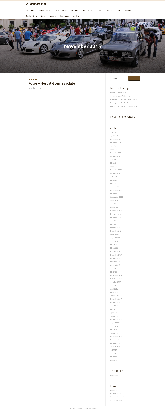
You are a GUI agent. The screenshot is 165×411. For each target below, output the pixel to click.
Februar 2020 (115, 251)
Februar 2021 (115, 228)
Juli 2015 (113, 350)
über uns (74, 10)
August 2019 (115, 265)
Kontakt (52, 16)
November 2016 (116, 319)
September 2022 (116, 197)
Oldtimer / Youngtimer (124, 10)
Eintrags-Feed (115, 393)
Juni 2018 (114, 285)
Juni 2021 (114, 221)
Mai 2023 (113, 180)
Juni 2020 (114, 241)
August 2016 (115, 323)
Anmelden (114, 390)
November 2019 (116, 258)
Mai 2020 (113, 245)
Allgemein (36, 88)
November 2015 (116, 340)
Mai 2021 (113, 224)
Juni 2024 (114, 160)
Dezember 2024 (116, 153)
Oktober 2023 (115, 173)
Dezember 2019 (116, 255)
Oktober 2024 (115, 156)
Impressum (64, 16)
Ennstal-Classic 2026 (118, 93)
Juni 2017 (114, 306)
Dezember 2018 (116, 275)
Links (43, 16)
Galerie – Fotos (104, 10)
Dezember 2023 (116, 170)
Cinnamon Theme (91, 408)
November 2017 (116, 302)
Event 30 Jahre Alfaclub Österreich (123, 106)
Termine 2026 (61, 10)
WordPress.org (116, 400)
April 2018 (114, 289)
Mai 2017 (113, 309)
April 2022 (114, 207)
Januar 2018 (114, 296)
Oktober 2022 (115, 194)
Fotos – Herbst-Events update (52, 83)
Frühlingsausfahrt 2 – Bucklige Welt (123, 99)
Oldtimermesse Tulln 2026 (120, 96)
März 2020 (114, 248)
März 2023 (114, 183)
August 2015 (115, 347)
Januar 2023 (114, 187)
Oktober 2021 (115, 217)
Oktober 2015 (115, 343)
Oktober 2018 (115, 282)
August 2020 (115, 238)
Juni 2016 (114, 326)
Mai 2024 (113, 163)
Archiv (76, 16)
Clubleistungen (88, 10)
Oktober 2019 (115, 262)
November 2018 (116, 279)
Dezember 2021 (116, 211)
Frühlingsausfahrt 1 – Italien (120, 103)
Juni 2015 (114, 353)
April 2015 (114, 360)
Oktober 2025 (115, 143)
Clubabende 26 (44, 10)
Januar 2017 (114, 316)
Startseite (30, 10)
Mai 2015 (113, 357)
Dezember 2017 (116, 299)
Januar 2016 (114, 333)
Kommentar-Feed (117, 397)
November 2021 (116, 214)
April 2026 (114, 136)
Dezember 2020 (116, 231)
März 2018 (114, 292)
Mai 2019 (113, 272)
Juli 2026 (113, 132)
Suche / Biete (31, 16)
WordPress (80, 408)
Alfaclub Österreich (36, 4)
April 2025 (114, 149)
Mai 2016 (113, 330)
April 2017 (114, 313)
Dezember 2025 (116, 139)
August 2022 (115, 200)
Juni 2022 (114, 204)
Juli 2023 (113, 177)
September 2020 (116, 234)
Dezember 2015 (116, 336)
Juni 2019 (114, 268)
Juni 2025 (114, 146)
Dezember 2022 (116, 190)
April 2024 (114, 166)
